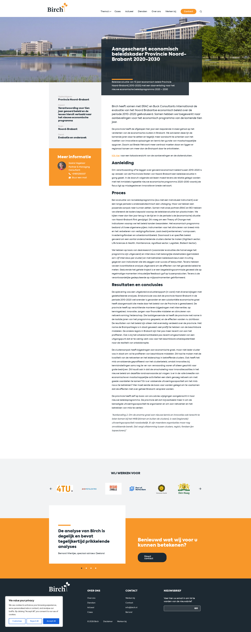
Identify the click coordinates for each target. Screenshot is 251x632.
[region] (34, 611)
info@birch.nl (131, 607)
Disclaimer (108, 621)
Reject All (34, 621)
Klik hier (116, 155)
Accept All (51, 621)
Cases (118, 11)
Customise (17, 621)
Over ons (156, 11)
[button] (51, 489)
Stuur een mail (79, 177)
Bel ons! (129, 612)
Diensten (142, 11)
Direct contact (148, 557)
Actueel (129, 11)
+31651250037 (79, 173)
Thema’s (105, 11)
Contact (188, 11)
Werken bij (170, 11)
